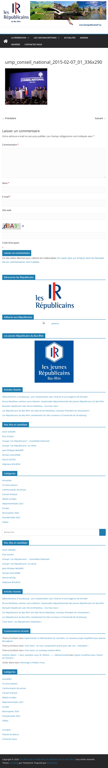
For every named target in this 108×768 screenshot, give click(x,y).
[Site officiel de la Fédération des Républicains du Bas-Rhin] (54, 2)
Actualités (70, 37)
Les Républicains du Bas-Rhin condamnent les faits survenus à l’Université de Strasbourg (44, 415)
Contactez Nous (33, 44)
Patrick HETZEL (9, 459)
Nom (5, 183)
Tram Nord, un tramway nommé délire (42, 650)
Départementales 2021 (13, 503)
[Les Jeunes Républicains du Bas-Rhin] (54, 362)
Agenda (84, 37)
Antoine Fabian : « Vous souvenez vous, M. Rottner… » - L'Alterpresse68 (35, 655)
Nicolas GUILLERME (11, 455)
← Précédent (9, 118)
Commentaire (10, 144)
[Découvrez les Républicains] (54, 296)
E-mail (6, 196)
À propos (6, 729)
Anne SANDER (8, 431)
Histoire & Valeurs (10, 734)
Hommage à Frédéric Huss (32, 662)
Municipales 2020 (10, 512)
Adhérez (15, 44)
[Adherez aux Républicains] (54, 325)
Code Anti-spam (10, 242)
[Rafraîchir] (23, 225)
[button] (27, 38)
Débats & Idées (9, 499)
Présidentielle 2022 (11, 517)
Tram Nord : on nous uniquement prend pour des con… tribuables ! (56, 645)
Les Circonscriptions (45, 37)
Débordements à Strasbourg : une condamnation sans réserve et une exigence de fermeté (44, 396)
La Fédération (18, 37)
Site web (6, 210)
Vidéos (5, 522)
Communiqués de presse (14, 489)
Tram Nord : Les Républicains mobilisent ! (22, 621)
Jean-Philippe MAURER (12, 450)
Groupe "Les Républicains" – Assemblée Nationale (26, 441)
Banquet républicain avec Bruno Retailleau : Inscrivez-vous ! (30, 406)
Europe (5, 508)
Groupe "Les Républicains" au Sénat (19, 445)
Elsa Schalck (8, 436)
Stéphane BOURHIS (11, 464)
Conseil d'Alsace (9, 494)
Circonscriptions (10, 485)
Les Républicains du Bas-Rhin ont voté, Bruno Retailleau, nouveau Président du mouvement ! (46, 410)
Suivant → (100, 118)
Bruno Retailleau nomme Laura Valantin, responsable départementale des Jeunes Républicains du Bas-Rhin (53, 401)
